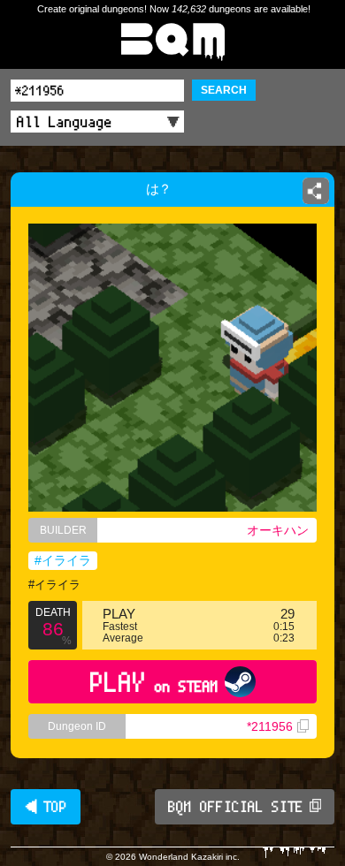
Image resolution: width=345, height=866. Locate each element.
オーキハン (278, 530)
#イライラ (62, 560)
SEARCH (224, 90)
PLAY (154, 681)
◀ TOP (45, 807)
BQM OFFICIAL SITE (235, 807)
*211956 (270, 726)
